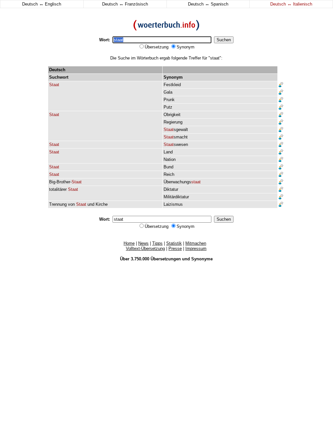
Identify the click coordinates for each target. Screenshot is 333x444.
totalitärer (58, 189)
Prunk (169, 99)
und (90, 204)
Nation (170, 159)
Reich (169, 174)
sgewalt (176, 129)
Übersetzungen (166, 258)
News (143, 243)
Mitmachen (195, 243)
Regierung (173, 122)
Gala (168, 92)
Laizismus (173, 204)
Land (168, 152)
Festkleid (172, 84)
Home (129, 243)
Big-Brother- (65, 181)
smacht (176, 137)
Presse (175, 248)
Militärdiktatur (176, 196)
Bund (168, 166)
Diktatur (171, 189)
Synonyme (202, 258)
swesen (176, 144)
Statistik (174, 243)
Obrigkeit (172, 114)
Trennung (58, 204)
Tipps (157, 243)
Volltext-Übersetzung (145, 248)
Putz (168, 107)
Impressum (195, 248)
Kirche (102, 204)
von (71, 204)
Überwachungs (182, 181)
